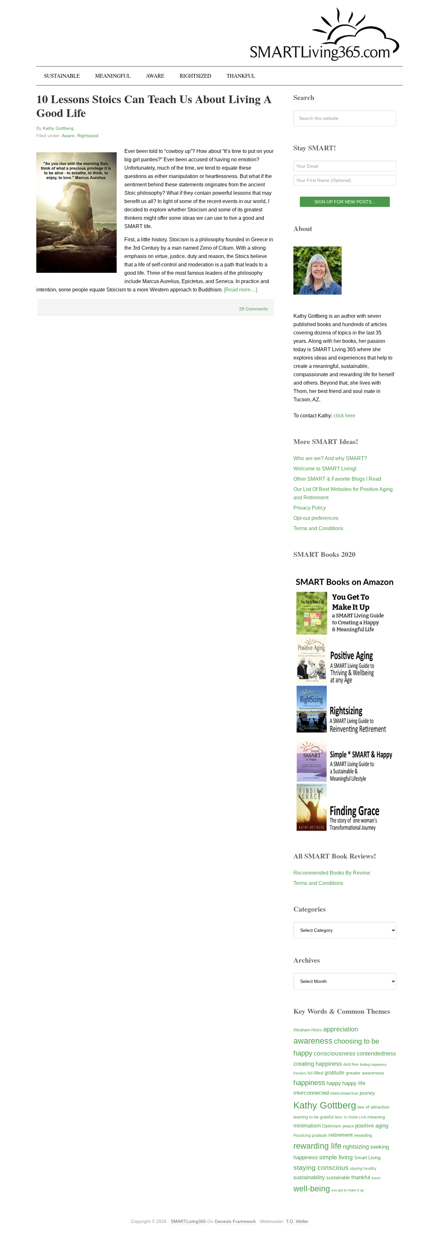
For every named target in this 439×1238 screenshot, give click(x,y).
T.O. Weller (297, 1221)
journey (367, 1093)
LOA (362, 1117)
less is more (346, 1117)
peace (348, 1126)
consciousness (334, 1053)
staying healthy (363, 1168)
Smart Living (367, 1157)
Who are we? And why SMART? (330, 458)
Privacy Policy (309, 508)
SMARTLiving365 (188, 1221)
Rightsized (87, 135)
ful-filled (315, 1072)
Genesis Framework (235, 1221)
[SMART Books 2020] (344, 830)
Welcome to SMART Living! (324, 468)
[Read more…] (240, 289)
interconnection (344, 1093)
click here (344, 415)
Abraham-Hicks (307, 1030)
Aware (68, 135)
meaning (376, 1116)
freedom (299, 1073)
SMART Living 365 (219, 39)
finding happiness (373, 1064)
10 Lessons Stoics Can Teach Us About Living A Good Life (154, 105)
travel (376, 1178)
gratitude (335, 1072)
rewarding (363, 1135)
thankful (360, 1177)
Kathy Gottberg (324, 1105)
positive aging (371, 1125)
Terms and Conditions (318, 528)
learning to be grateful (313, 1117)
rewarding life (317, 1145)
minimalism (307, 1126)
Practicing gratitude (310, 1135)
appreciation (340, 1029)
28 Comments (253, 308)
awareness (313, 1041)
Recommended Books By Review (331, 873)
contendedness (376, 1053)
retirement (340, 1135)
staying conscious (321, 1167)
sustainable (338, 1177)
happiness (309, 1083)
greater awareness (365, 1073)
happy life (353, 1083)
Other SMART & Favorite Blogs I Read (337, 479)
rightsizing (356, 1146)
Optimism (331, 1125)
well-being (311, 1188)
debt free (351, 1064)
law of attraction (373, 1106)
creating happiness (317, 1063)
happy (334, 1083)
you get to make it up (347, 1190)
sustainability (309, 1177)
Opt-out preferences (315, 518)
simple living (336, 1157)
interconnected (311, 1093)
